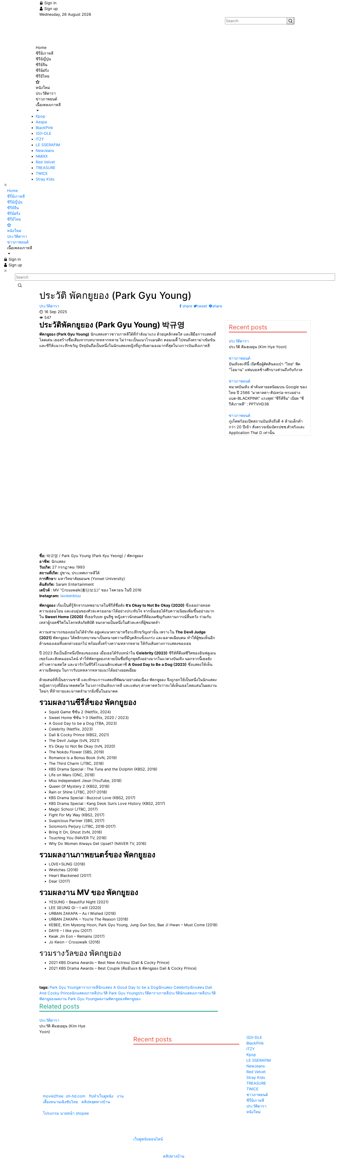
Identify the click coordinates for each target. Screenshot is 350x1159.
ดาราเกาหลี (88, 987)
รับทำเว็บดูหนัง (101, 1096)
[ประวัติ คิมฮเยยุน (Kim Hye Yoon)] (66, 1014)
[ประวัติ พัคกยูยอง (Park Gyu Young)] (143, 1047)
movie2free (53, 1096)
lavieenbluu (70, 595)
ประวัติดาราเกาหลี (153, 993)
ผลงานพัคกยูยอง (110, 998)
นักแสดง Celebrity (174, 987)
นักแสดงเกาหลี (84, 993)
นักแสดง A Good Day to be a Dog (128, 987)
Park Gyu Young (64, 987)
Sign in (49, 2)
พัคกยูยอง (132, 998)
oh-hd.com (75, 1096)
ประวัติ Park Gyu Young (117, 993)
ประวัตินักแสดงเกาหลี (187, 993)
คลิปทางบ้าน (173, 1156)
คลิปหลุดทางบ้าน (95, 1101)
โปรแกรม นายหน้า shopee (66, 1113)
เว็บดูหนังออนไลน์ (148, 1139)
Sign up (50, 8)
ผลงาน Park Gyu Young (76, 998)
